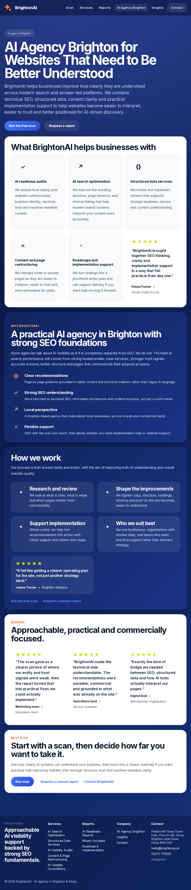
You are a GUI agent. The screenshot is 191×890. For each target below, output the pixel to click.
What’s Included (93, 841)
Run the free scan (22, 126)
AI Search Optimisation (56, 833)
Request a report (62, 126)
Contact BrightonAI (99, 781)
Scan (69, 8)
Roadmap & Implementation (93, 848)
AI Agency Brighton (131, 8)
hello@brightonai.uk (165, 848)
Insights (157, 8)
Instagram (158, 859)
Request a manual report (62, 601)
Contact (177, 8)
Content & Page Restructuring (59, 857)
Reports (105, 8)
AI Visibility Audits (60, 850)
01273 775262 (161, 854)
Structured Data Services (59, 842)
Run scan (22, 781)
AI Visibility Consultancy (56, 867)
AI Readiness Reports (91, 833)
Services (86, 8)
